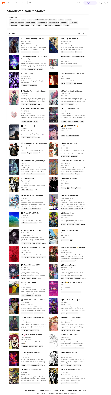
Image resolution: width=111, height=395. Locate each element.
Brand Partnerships (72, 390)
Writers (62, 390)
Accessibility (59, 393)
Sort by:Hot (81, 33)
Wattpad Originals (30, 390)
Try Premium (91, 3)
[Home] (3, 3)
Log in (101, 3)
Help (65, 393)
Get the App (48, 390)
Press (84, 390)
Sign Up (106, 3)
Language (55, 390)
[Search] (29, 3)
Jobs (80, 390)
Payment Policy (50, 393)
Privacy (43, 393)
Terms (37, 393)
